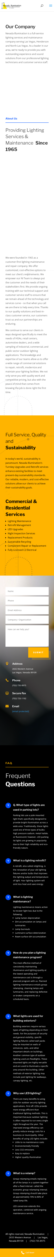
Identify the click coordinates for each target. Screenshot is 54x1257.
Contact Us (35, 409)
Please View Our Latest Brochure (27, 97)
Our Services (33, 569)
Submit (38, 652)
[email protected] (20, 711)
